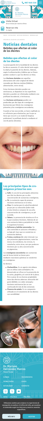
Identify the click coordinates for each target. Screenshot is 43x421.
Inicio (5, 35)
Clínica (6, 377)
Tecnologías (8, 381)
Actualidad (12, 35)
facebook (5, 391)
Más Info (11, 417)
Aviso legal (5, 398)
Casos (24, 381)
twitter (12, 391)
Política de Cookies (28, 398)
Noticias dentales (23, 35)
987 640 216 (30, 2)
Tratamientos (27, 377)
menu (40, 2)
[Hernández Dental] (8, 2)
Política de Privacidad (16, 398)
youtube (19, 391)
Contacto (25, 386)
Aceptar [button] (31, 417)
